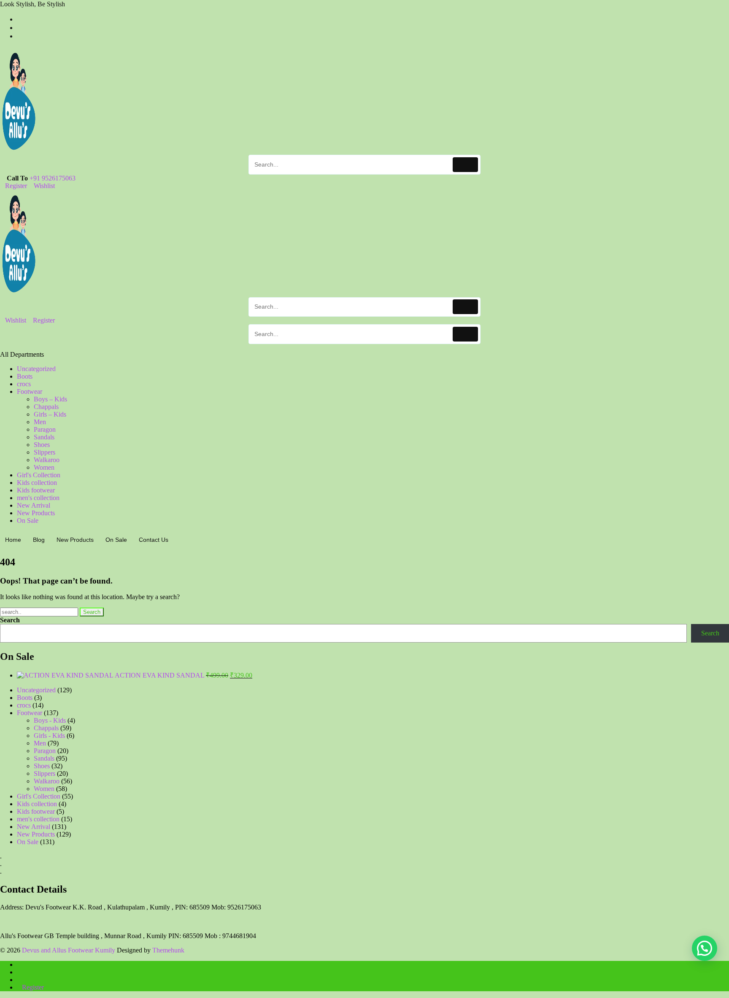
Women (44, 467)
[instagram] (19, 27)
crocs (24, 383)
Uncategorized (36, 368)
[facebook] (19, 19)
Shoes (42, 444)
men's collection (38, 497)
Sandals (44, 437)
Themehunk (168, 950)
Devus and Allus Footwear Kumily (68, 950)
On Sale (27, 520)
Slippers (44, 452)
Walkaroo (46, 459)
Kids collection (37, 482)
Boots (24, 376)
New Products (36, 512)
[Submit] (465, 164)
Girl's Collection (38, 475)
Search (10, 620)
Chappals (46, 406)
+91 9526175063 (53, 178)
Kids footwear (36, 490)
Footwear (29, 391)
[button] (704, 948)
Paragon (45, 429)
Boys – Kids (50, 399)
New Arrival (33, 505)
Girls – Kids (50, 414)
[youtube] (19, 36)
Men (40, 421)
